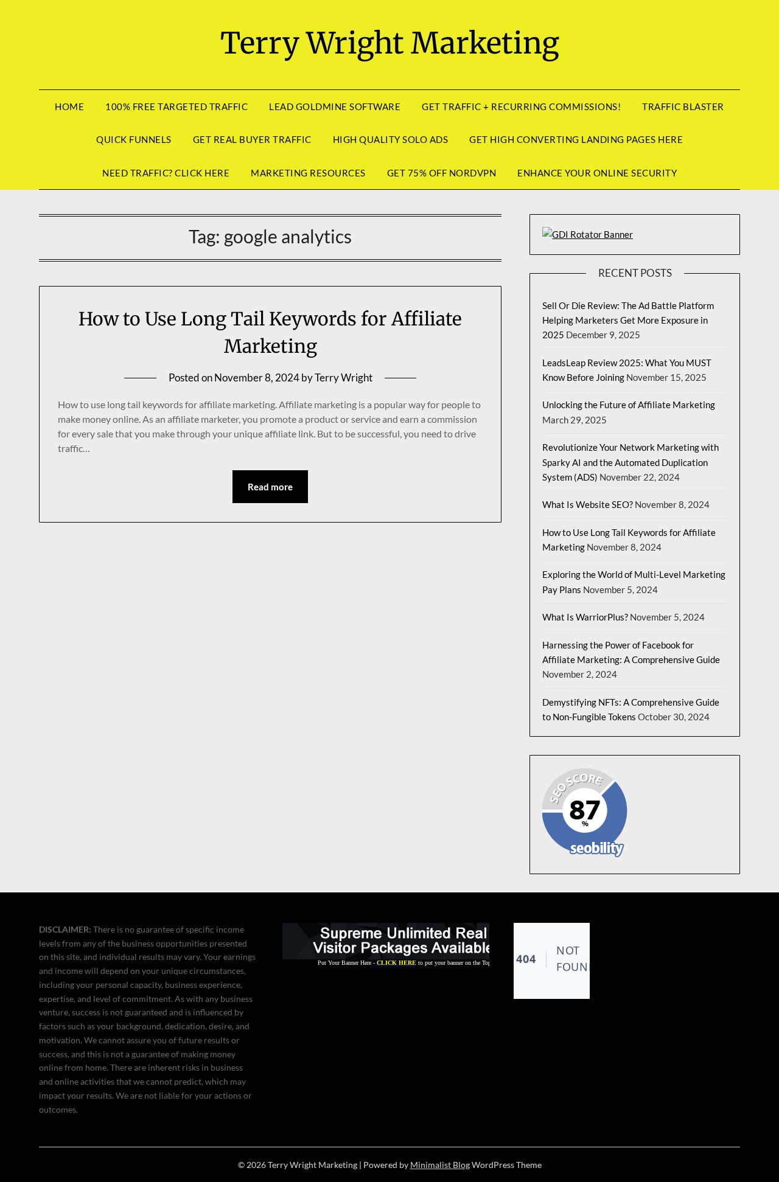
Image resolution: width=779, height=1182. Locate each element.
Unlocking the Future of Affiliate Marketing (628, 404)
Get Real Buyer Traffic (252, 139)
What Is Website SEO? (587, 504)
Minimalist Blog (440, 1164)
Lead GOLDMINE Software (334, 106)
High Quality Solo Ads (391, 139)
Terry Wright (343, 377)
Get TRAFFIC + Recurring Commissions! (521, 106)
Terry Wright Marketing (389, 43)
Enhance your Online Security (597, 172)
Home (69, 106)
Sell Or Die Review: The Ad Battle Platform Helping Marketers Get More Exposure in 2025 (628, 320)
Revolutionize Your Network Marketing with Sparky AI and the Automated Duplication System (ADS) (630, 462)
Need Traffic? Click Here (165, 172)
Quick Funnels (134, 139)
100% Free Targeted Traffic (176, 106)
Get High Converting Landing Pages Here (576, 139)
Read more (270, 486)
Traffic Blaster (683, 106)
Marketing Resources (308, 172)
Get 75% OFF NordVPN (442, 172)
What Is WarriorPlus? (585, 616)
